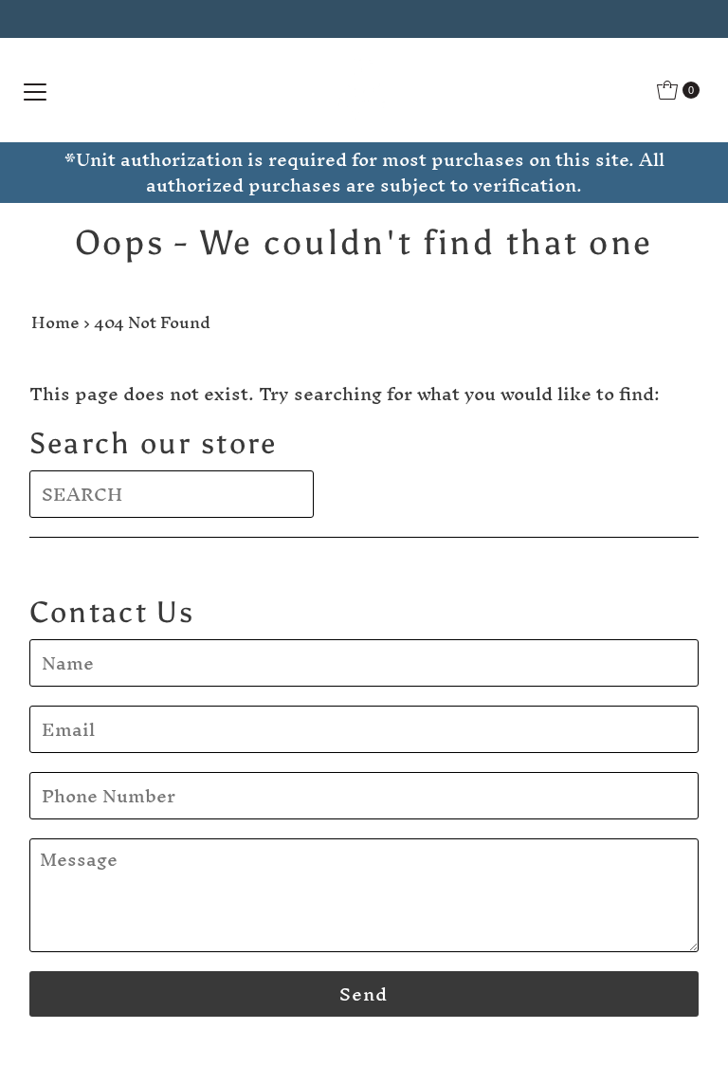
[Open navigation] (35, 90)
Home (55, 322)
